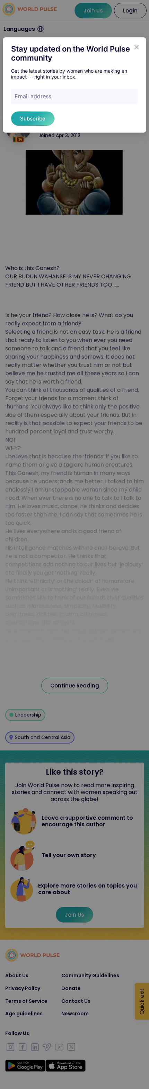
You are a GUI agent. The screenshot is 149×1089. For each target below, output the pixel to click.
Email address (33, 96)
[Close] (136, 47)
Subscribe (32, 118)
